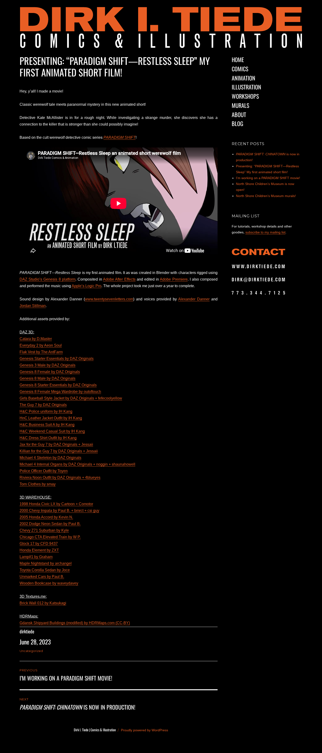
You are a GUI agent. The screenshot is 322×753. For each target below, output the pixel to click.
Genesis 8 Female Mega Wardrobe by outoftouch (60, 392)
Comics (240, 68)
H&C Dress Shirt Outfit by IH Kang (48, 438)
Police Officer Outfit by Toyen (44, 471)
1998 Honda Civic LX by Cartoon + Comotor (56, 504)
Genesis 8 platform (58, 279)
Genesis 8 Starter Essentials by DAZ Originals (58, 385)
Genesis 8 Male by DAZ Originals (47, 378)
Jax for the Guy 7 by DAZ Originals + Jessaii (56, 444)
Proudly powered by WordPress (144, 730)
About (239, 114)
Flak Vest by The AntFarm (41, 352)
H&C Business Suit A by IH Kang (47, 425)
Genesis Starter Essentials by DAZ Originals (57, 359)
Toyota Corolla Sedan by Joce (45, 570)
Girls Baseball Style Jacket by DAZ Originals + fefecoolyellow (71, 398)
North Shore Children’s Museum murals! (266, 196)
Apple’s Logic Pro (86, 286)
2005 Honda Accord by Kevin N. (46, 517)
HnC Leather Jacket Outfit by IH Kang (51, 418)
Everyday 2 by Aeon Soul (41, 345)
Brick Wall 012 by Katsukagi (43, 603)
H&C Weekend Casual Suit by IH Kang (52, 431)
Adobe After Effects (119, 279)
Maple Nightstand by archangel (46, 563)
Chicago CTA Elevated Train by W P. (50, 537)
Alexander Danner (194, 299)
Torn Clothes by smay (38, 484)
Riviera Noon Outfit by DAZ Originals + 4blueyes (60, 477)
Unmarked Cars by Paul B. (42, 577)
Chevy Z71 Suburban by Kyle (44, 530)
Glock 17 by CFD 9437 (39, 544)
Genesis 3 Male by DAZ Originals (47, 365)
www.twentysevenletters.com (109, 299)
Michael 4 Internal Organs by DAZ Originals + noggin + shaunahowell (77, 464)
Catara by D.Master (36, 339)
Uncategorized (31, 651)
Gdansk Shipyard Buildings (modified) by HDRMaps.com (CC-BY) (75, 623)
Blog (237, 123)
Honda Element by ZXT (39, 550)
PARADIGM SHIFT (119, 137)
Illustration (246, 87)
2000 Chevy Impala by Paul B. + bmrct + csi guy (59, 511)
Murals (240, 105)
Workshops (245, 96)
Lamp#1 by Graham (36, 557)
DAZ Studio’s (31, 279)
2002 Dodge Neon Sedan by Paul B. (50, 524)
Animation (243, 78)
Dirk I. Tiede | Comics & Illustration (95, 729)
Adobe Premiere (173, 279)
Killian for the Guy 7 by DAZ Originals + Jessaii (59, 451)
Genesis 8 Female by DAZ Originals (50, 372)
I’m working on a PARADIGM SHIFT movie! (268, 178)
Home (238, 59)
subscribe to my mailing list (265, 232)
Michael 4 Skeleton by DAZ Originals (50, 458)
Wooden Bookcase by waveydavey (49, 583)
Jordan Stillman (33, 306)
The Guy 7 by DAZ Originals (43, 405)
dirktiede (27, 631)
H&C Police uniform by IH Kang (46, 411)
